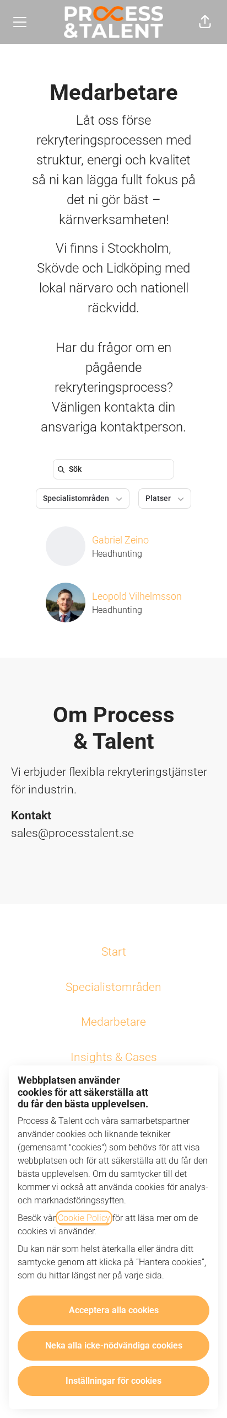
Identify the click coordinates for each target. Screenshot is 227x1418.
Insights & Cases (114, 1057)
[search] (115, 469)
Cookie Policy (84, 1218)
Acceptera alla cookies (114, 1310)
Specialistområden (113, 987)
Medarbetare (113, 1021)
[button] (205, 22)
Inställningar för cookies (113, 1381)
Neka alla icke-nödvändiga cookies (113, 1345)
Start (113, 951)
